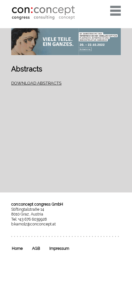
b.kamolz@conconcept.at (33, 224)
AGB (36, 248)
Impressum (59, 248)
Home (17, 248)
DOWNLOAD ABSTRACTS (36, 83)
